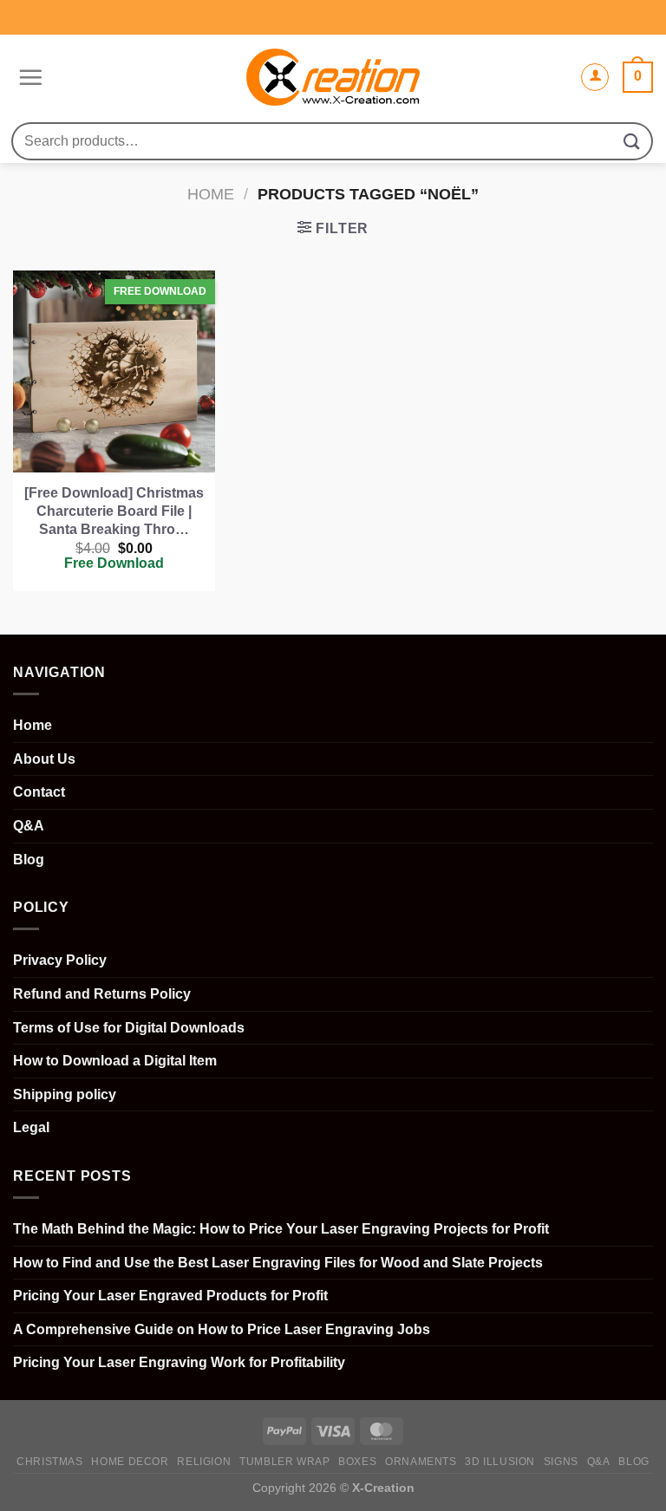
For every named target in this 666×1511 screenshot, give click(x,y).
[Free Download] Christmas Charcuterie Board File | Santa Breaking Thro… (114, 511)
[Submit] (632, 141)
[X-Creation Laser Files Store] (333, 77)
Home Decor (129, 1462)
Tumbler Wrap (284, 1462)
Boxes (357, 1462)
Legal (31, 1127)
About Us (44, 759)
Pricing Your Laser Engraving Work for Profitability (179, 1362)
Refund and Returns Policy (102, 994)
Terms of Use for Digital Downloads (129, 1027)
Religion (204, 1462)
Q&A (28, 825)
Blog (28, 859)
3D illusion (500, 1462)
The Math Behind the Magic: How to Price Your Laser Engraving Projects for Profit (281, 1228)
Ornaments (421, 1462)
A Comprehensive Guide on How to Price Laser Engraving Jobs (221, 1329)
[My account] (595, 77)
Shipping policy (64, 1094)
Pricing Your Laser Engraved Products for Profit (170, 1295)
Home (210, 194)
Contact (39, 792)
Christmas (49, 1462)
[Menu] (28, 77)
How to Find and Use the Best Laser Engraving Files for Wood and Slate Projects (278, 1262)
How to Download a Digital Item (115, 1060)
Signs (561, 1462)
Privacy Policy (60, 960)
